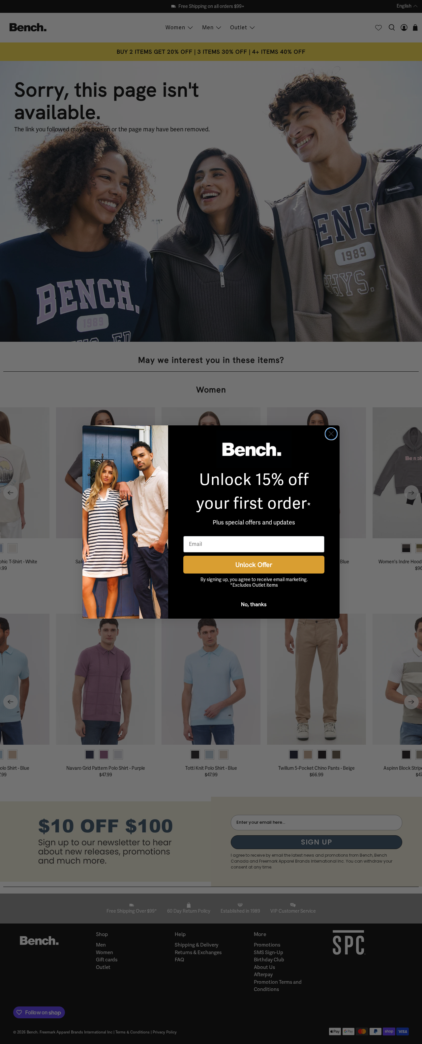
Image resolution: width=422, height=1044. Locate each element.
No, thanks (254, 604)
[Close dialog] (331, 434)
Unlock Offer (253, 564)
